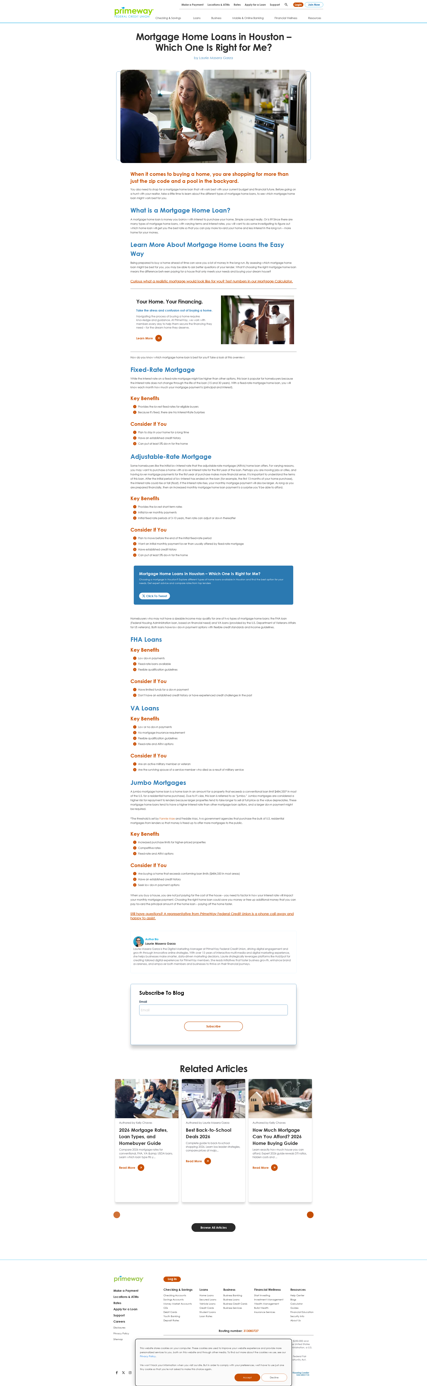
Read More (127, 1167)
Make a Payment (192, 4)
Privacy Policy (148, 1356)
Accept (247, 1377)
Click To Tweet (156, 596)
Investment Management (268, 1299)
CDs (165, 1307)
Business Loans (231, 1299)
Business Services (232, 1307)
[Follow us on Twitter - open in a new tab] (123, 1373)
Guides (294, 1307)
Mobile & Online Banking (248, 18)
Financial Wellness (286, 18)
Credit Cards (206, 1307)
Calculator (296, 1303)
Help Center (297, 1295)
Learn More (144, 338)
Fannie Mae (167, 818)
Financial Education (302, 1312)
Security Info (297, 1316)
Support (275, 4)
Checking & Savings (168, 18)
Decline (274, 1377)
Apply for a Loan (255, 4)
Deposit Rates (171, 1320)
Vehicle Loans (207, 1303)
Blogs (293, 1299)
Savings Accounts (173, 1299)
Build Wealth (261, 1307)
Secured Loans (207, 1299)
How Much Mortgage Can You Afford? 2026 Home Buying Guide (277, 1136)
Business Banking (232, 1295)
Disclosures (119, 1327)
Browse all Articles (213, 1227)
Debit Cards (170, 1312)
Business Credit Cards (235, 1303)
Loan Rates (205, 1316)
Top (421, 1370)
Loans (196, 18)
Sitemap (118, 1339)
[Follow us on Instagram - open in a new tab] (130, 1373)
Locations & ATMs (218, 4)
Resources (314, 18)
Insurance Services (264, 1312)
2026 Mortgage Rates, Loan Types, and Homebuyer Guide (143, 1136)
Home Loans (206, 1295)
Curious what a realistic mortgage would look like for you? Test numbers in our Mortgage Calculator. (211, 281)
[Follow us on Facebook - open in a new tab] (116, 1373)
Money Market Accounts (177, 1303)
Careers (119, 1321)
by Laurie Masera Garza (213, 58)
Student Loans (207, 1312)
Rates (237, 4)
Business (216, 18)
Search (286, 4)
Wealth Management (266, 1303)
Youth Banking (171, 1316)
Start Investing (262, 1295)
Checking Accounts (174, 1295)
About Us (295, 1320)
